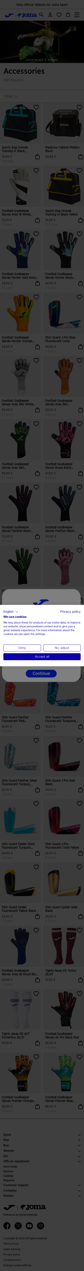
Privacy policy (70, 611)
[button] (10, 611)
